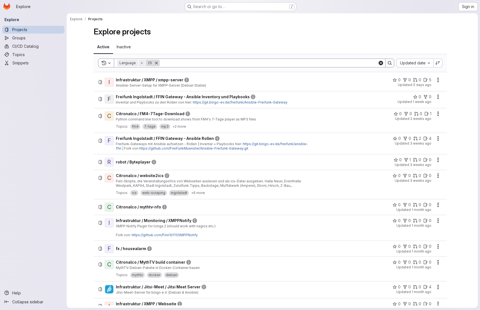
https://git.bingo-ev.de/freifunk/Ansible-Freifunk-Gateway (240, 102)
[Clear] (381, 63)
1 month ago (421, 210)
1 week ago (422, 102)
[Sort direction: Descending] (438, 63)
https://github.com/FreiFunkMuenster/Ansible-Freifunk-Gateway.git (193, 148)
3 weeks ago (420, 143)
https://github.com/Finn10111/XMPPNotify (165, 235)
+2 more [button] (179, 126)
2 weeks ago (420, 119)
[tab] (103, 47)
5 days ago (422, 85)
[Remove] (156, 63)
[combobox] (414, 63)
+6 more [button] (198, 193)
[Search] (389, 63)
